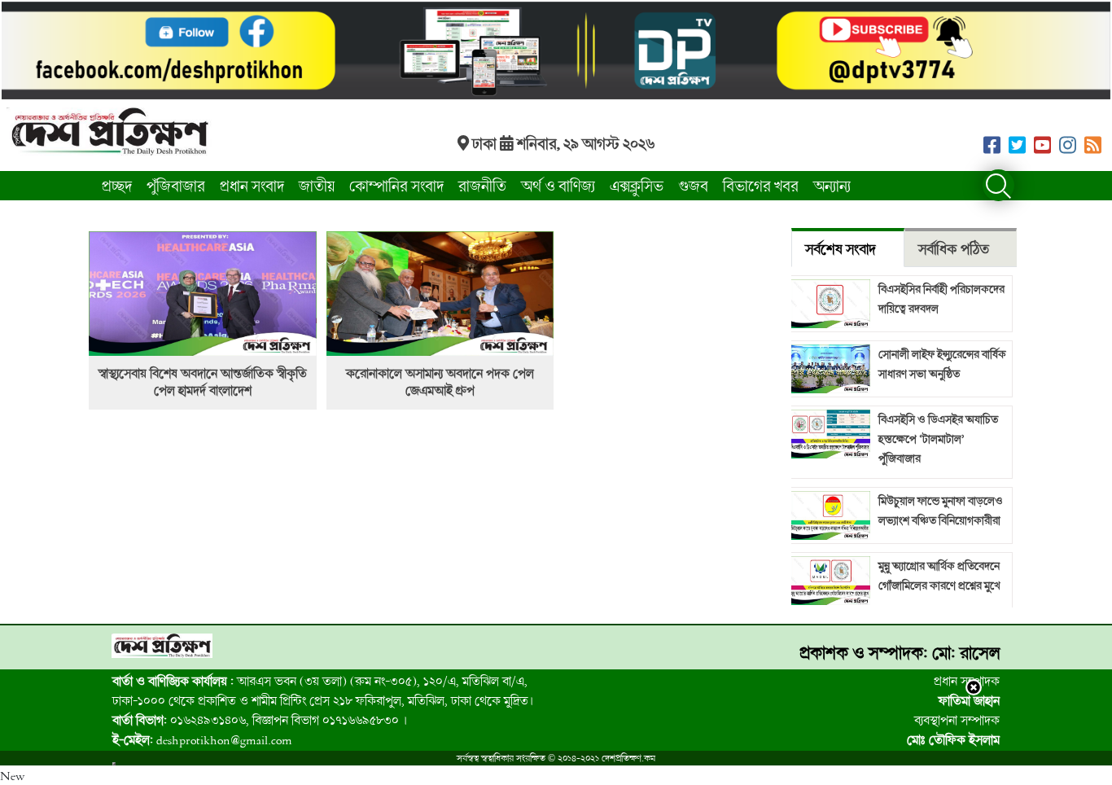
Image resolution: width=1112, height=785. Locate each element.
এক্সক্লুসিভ (636, 185)
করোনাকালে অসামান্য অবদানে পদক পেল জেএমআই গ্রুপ (440, 382)
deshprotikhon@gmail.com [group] (202, 739)
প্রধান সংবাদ (252, 185)
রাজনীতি (482, 185)
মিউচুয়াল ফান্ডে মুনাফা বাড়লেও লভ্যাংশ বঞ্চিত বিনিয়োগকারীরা (940, 510)
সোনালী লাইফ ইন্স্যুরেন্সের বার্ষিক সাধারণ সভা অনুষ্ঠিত (942, 363)
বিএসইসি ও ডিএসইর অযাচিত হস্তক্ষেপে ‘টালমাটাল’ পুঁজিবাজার (938, 438)
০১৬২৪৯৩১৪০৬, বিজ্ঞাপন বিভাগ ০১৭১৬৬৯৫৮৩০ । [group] (259, 720)
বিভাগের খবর (761, 185)
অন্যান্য (832, 185)
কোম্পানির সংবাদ (396, 185)
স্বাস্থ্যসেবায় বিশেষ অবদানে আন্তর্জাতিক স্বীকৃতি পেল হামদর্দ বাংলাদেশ (203, 382)
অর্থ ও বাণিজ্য (558, 185)
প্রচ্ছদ (117, 185)
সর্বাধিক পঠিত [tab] (953, 249)
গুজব (693, 185)
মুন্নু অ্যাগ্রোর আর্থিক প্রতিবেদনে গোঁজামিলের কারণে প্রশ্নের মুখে (939, 575)
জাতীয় (317, 185)
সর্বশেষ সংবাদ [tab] (840, 249)
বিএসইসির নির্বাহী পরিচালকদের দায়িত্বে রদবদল (941, 298)
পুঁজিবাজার (176, 185)
